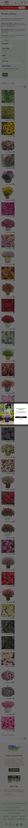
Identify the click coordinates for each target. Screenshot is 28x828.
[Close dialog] (27, 404)
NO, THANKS (21, 419)
